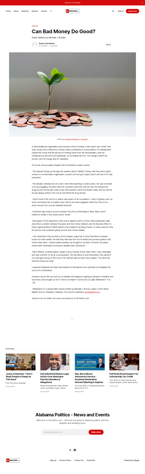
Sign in (121, 11)
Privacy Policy (65, 460)
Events (44, 11)
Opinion (35, 11)
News (16, 11)
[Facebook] (75, 450)
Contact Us (79, 460)
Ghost (136, 460)
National (25, 11)
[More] (51, 11)
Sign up (53, 460)
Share (108, 45)
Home (8, 11)
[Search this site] (113, 11)
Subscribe (132, 11)
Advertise (91, 460)
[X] (70, 450)
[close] (142, 3)
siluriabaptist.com (92, 292)
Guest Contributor (47, 43)
